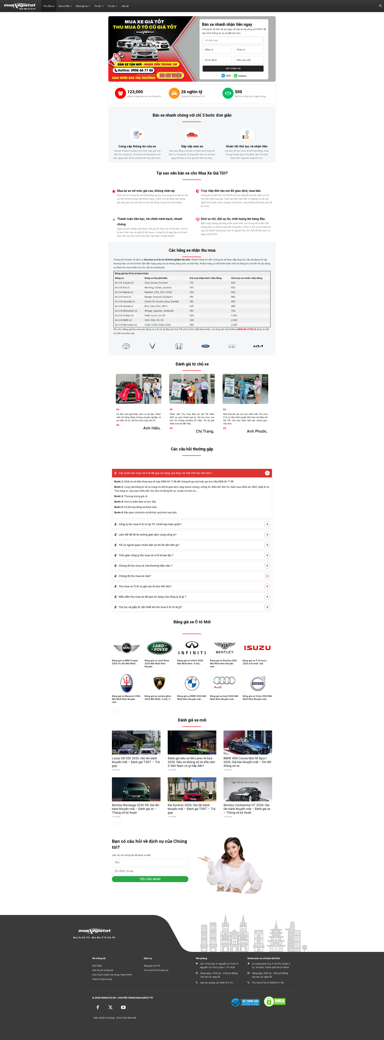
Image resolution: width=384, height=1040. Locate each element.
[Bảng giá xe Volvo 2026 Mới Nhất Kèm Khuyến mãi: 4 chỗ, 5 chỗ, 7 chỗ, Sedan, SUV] (257, 683)
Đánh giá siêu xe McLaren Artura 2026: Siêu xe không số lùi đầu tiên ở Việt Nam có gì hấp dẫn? (191, 762)
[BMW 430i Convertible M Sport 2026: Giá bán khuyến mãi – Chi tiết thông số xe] (248, 743)
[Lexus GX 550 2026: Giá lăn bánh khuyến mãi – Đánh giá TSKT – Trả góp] (136, 743)
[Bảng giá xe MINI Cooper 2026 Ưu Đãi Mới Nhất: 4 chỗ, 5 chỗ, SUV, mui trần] (126, 648)
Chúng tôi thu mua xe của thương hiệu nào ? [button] (145, 565)
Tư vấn (111, 6)
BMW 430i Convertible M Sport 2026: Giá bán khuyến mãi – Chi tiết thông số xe (247, 762)
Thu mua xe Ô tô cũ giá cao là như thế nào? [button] (144, 586)
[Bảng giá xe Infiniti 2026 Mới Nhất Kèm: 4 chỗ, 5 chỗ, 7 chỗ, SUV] (192, 648)
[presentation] (109, 346)
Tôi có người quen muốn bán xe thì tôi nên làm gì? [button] (148, 544)
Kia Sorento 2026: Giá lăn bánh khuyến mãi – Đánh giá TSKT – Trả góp (191, 808)
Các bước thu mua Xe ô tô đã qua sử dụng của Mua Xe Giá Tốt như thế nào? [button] (165, 473)
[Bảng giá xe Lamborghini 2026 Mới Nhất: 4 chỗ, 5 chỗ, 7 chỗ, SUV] (159, 683)
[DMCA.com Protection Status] (274, 1006)
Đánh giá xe (82, 6)
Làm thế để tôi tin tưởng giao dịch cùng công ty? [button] (147, 534)
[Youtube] (123, 1007)
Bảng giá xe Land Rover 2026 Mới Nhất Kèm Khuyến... (157, 663)
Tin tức (97, 6)
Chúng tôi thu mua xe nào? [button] (134, 576)
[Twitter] (110, 1007)
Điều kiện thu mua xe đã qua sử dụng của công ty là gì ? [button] (152, 596)
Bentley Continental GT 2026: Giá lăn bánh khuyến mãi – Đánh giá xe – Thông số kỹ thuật (247, 808)
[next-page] (118, 711)
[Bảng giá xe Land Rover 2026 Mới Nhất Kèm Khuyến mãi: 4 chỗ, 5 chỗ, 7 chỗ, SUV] (159, 648)
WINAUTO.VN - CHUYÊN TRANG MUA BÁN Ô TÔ (127, 997)
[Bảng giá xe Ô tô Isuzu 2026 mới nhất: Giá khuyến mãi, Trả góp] (257, 648)
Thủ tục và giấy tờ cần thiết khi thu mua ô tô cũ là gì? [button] (150, 607)
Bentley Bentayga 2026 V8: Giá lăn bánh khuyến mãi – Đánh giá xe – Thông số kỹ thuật (135, 808)
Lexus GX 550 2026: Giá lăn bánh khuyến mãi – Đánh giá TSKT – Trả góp (136, 762)
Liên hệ (125, 6)
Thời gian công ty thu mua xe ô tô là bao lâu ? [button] (146, 555)
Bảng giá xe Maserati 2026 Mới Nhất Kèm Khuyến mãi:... (126, 699)
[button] (380, 6)
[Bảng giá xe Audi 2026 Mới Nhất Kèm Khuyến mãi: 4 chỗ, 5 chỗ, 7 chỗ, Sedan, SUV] (224, 683)
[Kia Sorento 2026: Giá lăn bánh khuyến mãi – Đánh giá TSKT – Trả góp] (192, 789)
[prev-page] (114, 711)
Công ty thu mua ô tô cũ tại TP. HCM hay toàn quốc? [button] (150, 524)
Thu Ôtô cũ (48, 6)
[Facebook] (97, 1007)
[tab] (192, 473)
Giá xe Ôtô (63, 6)
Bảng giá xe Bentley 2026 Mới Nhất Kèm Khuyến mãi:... (223, 663)
